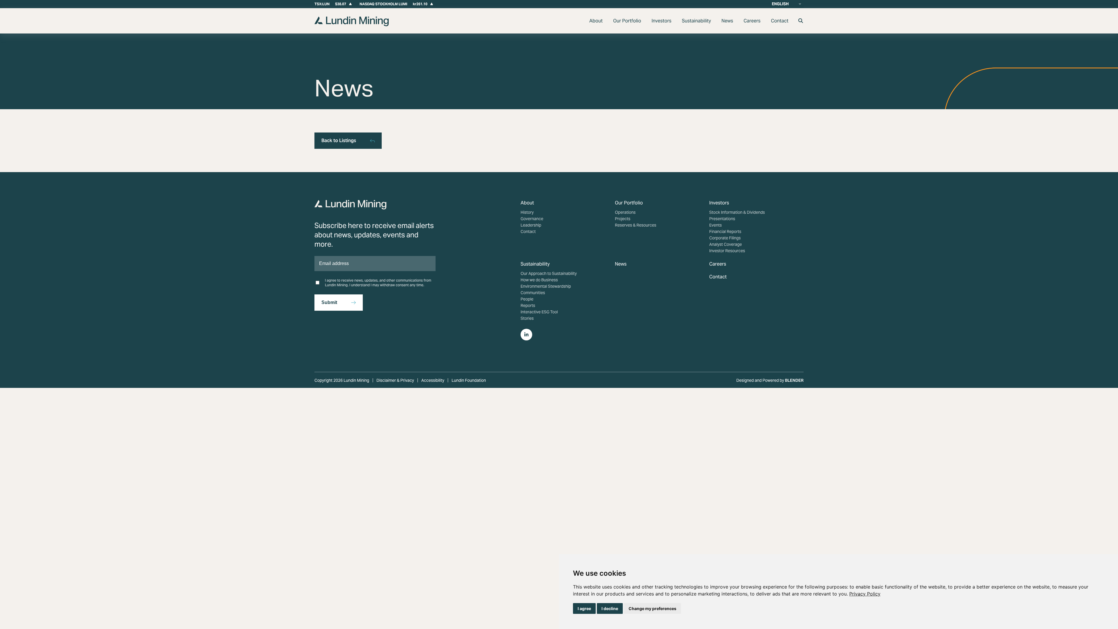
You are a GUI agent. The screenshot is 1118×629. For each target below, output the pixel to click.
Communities (533, 292)
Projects (622, 218)
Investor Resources (727, 250)
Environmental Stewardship (546, 286)
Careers (752, 21)
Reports (528, 305)
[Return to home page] (351, 25)
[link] (864, 594)
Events (715, 225)
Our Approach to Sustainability (549, 273)
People (527, 299)
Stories (527, 318)
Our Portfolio (627, 21)
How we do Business (539, 279)
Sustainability (696, 21)
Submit (329, 302)
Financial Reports (725, 231)
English (780, 3)
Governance (532, 218)
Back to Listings (338, 140)
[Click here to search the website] (801, 21)
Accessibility (432, 380)
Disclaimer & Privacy (395, 380)
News (727, 21)
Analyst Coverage (725, 244)
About (596, 21)
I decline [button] (610, 608)
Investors (661, 21)
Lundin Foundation (469, 380)
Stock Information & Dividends (737, 212)
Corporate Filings (725, 238)
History (527, 212)
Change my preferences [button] (652, 608)
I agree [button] (584, 608)
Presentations (722, 218)
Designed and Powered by (770, 380)
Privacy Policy (864, 594)
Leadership (531, 225)
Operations (625, 212)
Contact (779, 21)
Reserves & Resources (635, 225)
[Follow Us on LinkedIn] (526, 334)
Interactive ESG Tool (539, 311)
